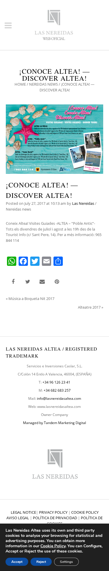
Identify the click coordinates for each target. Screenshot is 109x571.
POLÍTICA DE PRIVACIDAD (55, 517)
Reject (41, 561)
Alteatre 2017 (89, 307)
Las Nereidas (83, 203)
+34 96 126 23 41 (56, 382)
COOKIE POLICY (85, 512)
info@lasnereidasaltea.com (59, 398)
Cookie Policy (52, 546)
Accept (16, 561)
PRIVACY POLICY (53, 512)
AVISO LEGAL (17, 517)
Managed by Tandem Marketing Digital (54, 422)
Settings (66, 561)
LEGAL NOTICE (23, 512)
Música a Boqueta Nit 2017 (31, 298)
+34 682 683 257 (57, 390)
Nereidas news (43, 84)
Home (20, 84)
